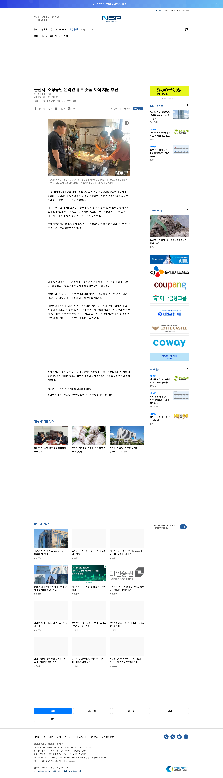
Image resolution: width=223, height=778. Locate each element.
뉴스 (36, 29)
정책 (53, 711)
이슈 (83, 29)
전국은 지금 (46, 29)
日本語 (172, 10)
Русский (185, 10)
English (165, 10)
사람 (170, 711)
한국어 (158, 10)
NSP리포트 (61, 29)
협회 (53, 718)
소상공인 (74, 29)
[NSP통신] (111, 19)
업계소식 (131, 711)
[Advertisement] (202, 115)
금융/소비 (92, 711)
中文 (178, 10)
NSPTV (92, 29)
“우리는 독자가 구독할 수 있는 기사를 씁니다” (111, 3)
